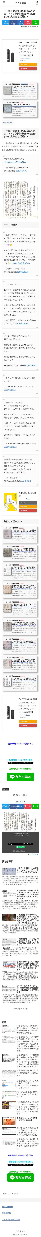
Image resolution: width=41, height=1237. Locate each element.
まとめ (6, 789)
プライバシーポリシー (11, 1220)
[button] (37, 600)
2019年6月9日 (21, 171)
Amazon (24, 65)
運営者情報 (6, 1213)
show (9, 122)
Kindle (23, 503)
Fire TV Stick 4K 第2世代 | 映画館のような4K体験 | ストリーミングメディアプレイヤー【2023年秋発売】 (28, 48)
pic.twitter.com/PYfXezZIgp (15, 162)
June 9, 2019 (25, 481)
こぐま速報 (20, 3)
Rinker (28, 58)
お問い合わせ (7, 1207)
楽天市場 (24, 68)
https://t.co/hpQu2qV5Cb (20, 263)
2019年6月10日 (10, 447)
